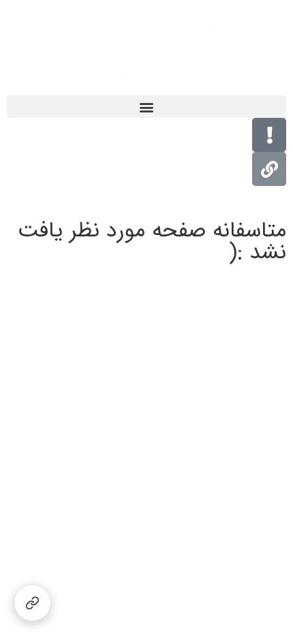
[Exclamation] (269, 135)
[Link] (269, 169)
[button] (146, 106)
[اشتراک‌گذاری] (32, 602)
